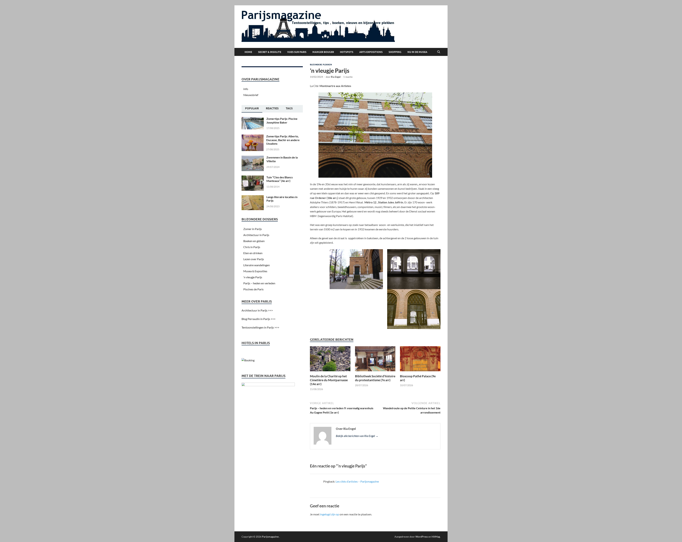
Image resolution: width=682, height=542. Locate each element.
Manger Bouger (323, 52)
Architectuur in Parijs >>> (257, 310)
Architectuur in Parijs (256, 235)
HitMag (436, 536)
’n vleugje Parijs (252, 277)
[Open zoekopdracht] (438, 52)
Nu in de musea (417, 52)
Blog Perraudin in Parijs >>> (258, 319)
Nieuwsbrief (250, 95)
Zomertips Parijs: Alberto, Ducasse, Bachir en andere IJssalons (283, 140)
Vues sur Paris (296, 52)
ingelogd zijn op (329, 514)
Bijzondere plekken (321, 64)
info (245, 89)
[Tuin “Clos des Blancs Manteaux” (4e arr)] (253, 177)
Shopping (395, 52)
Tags (289, 108)
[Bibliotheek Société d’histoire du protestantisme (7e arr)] (375, 360)
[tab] (252, 109)
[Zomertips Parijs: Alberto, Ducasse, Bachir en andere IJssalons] (253, 136)
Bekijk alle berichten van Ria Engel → (357, 435)
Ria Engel (336, 76)
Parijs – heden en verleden (259, 283)
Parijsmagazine (270, 536)
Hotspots (346, 52)
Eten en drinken (252, 253)
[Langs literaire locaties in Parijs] (253, 197)
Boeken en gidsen (254, 241)
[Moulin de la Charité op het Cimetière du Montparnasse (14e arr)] (330, 360)
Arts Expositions (371, 52)
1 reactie (348, 76)
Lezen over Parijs (253, 259)
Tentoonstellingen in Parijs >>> (260, 327)
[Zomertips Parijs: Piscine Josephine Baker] (253, 119)
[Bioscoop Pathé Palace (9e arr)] (420, 360)
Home (248, 52)
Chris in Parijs (251, 247)
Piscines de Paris (253, 289)
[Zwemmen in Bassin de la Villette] (253, 157)
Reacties (272, 108)
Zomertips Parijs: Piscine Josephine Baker (281, 120)
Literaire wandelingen (256, 265)
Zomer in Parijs (252, 229)
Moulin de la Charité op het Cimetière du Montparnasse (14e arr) (329, 380)
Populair (252, 108)
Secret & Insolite (269, 52)
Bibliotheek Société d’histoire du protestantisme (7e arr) (375, 378)
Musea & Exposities (255, 271)
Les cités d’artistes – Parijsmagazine (357, 481)
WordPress (421, 536)
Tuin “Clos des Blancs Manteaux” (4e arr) (279, 179)
